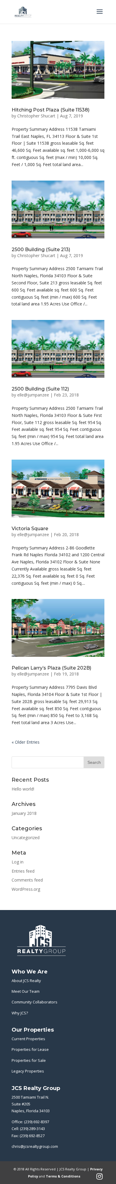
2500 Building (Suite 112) (40, 389)
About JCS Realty (26, 980)
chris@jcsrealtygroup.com (35, 1146)
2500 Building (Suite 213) (41, 249)
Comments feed (27, 880)
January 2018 (24, 813)
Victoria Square (30, 528)
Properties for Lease (30, 1049)
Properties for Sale (29, 1060)
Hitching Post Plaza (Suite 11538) (51, 110)
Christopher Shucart (36, 116)
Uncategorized (26, 837)
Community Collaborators (34, 1002)
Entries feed (23, 871)
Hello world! (23, 789)
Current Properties (28, 1038)
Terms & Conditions (63, 1176)
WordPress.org (26, 889)
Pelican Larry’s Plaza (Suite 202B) (51, 668)
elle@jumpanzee (33, 395)
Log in (17, 862)
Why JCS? (20, 1013)
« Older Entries (26, 742)
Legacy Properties (28, 1071)
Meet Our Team (26, 991)
